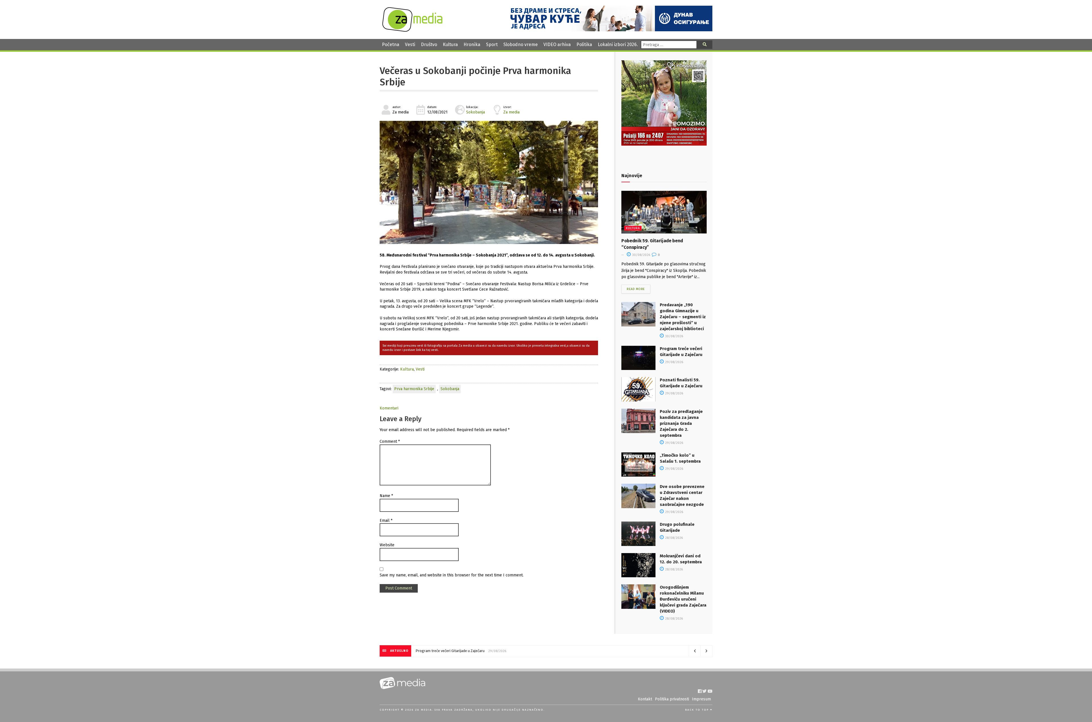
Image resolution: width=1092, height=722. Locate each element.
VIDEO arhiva (557, 44)
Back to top (697, 709)
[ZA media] (412, 30)
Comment (390, 441)
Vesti (410, 44)
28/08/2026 (673, 538)
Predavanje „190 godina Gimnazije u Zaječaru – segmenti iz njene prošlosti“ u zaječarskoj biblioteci (683, 316)
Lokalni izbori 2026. (618, 44)
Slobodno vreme (520, 44)
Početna (390, 44)
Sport (492, 44)
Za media (511, 112)
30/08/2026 (640, 255)
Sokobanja (475, 112)
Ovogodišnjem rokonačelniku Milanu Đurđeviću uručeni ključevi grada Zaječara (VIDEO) (683, 599)
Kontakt (645, 699)
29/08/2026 (673, 362)
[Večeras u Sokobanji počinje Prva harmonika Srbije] (489, 182)
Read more (636, 289)
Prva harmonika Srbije (414, 388)
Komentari (389, 408)
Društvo (429, 44)
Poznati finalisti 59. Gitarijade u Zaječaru (448, 651)
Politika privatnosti (672, 699)
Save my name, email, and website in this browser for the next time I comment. (452, 575)
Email (386, 520)
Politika (584, 44)
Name (386, 495)
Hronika (472, 44)
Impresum (701, 699)
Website (387, 545)
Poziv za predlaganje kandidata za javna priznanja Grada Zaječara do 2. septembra (681, 423)
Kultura (450, 44)
